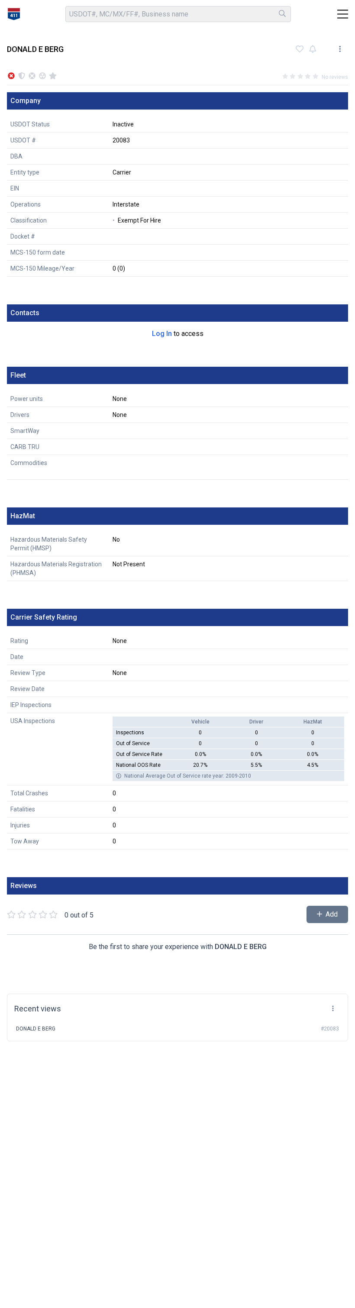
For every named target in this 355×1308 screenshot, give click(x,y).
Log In (162, 333)
